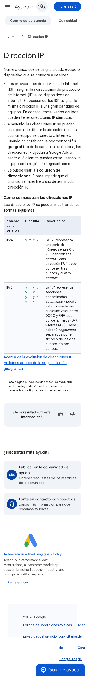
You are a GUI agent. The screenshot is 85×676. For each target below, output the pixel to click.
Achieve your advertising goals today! (33, 554)
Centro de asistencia (28, 21)
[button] (7, 6)
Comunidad (68, 21)
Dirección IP (38, 37)
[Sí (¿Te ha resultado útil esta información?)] (60, 415)
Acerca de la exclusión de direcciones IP (38, 357)
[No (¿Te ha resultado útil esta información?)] (72, 415)
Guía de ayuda (63, 670)
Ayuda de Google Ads (32, 7)
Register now (18, 582)
